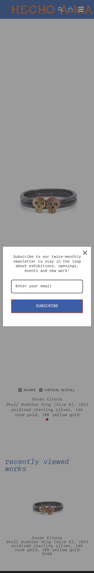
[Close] (85, 253)
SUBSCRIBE (47, 306)
